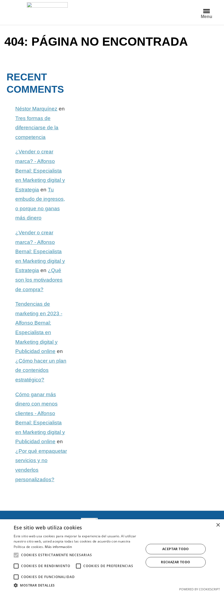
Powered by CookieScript (199, 589)
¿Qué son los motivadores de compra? (39, 279)
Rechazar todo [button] (175, 562)
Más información (58, 546)
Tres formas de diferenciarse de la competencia (36, 127)
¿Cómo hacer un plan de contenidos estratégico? (40, 370)
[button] (16, 555)
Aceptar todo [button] (175, 549)
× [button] (218, 525)
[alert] (112, 555)
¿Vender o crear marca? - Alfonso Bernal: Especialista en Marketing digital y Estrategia (40, 170)
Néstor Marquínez (36, 109)
